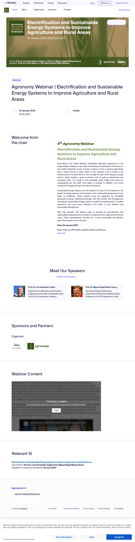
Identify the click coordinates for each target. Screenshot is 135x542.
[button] (63, 3)
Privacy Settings (104, 509)
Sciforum (24, 509)
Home (14, 10)
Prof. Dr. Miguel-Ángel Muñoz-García (101, 287)
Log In (92, 3)
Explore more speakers (66, 277)
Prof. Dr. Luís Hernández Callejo (41, 287)
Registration (39, 10)
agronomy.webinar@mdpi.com (27, 494)
